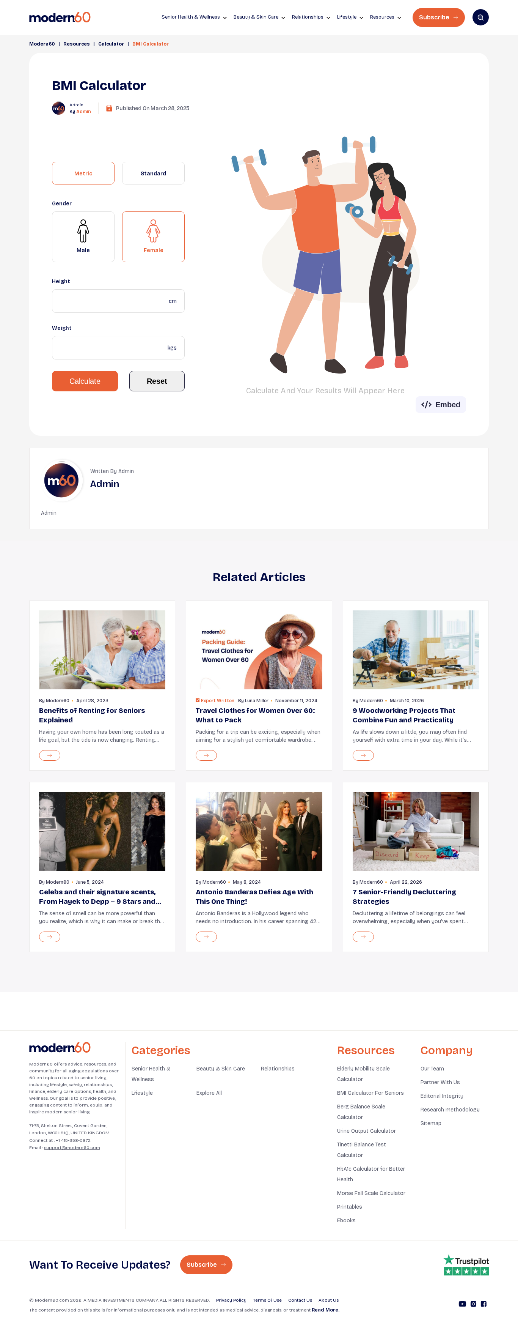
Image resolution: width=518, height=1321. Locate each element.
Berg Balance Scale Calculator (361, 1112)
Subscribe (435, 17)
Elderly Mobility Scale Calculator (363, 1074)
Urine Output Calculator (366, 1131)
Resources (76, 44)
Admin (83, 111)
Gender (62, 203)
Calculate (84, 381)
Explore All (209, 1093)
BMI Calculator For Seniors (370, 1093)
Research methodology (450, 1110)
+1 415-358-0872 (73, 1140)
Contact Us (300, 1300)
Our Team (432, 1069)
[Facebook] (483, 1305)
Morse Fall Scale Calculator (371, 1193)
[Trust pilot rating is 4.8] (466, 1264)
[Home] (60, 1047)
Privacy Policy (231, 1300)
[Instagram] (473, 1305)
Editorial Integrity (442, 1096)
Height (61, 281)
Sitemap (431, 1123)
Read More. (325, 1310)
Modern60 (42, 44)
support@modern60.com (72, 1147)
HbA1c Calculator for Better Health (371, 1174)
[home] (60, 17)
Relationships (278, 1069)
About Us (329, 1300)
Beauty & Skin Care (220, 1069)
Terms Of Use (267, 1300)
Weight (62, 328)
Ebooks (346, 1220)
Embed (447, 404)
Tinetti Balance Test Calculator (361, 1150)
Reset (157, 381)
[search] (480, 17)
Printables (349, 1207)
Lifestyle (142, 1093)
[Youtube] (462, 1305)
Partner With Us (440, 1082)
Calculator (111, 44)
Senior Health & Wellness (151, 1074)
